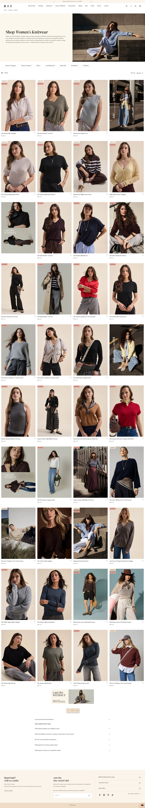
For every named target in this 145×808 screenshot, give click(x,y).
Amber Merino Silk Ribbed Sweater (47, 439)
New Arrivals (31, 6)
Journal (106, 6)
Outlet (92, 6)
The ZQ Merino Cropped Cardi (82, 378)
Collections (49, 6)
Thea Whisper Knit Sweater (81, 683)
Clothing (40, 6)
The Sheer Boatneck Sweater (118, 255)
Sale (86, 6)
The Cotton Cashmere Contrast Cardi (48, 378)
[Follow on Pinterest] (108, 795)
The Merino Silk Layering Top (45, 622)
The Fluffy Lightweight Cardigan (10, 622)
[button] (137, 73)
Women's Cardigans (11, 66)
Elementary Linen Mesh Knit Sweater (84, 622)
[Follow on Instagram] (104, 795)
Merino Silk (63, 66)
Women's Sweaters (26, 66)
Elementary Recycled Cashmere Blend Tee (85, 439)
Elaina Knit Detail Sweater (80, 561)
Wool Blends (74, 66)
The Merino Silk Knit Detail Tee (10, 194)
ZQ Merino (86, 66)
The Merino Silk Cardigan (8, 133)
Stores (99, 6)
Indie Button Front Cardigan (118, 194)
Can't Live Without (60, 6)
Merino (38, 66)
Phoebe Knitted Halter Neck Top (10, 439)
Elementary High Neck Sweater (82, 194)
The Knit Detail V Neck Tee (45, 133)
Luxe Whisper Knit (50, 66)
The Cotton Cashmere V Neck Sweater (84, 316)
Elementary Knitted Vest (80, 133)
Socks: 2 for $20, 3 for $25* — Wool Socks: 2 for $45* (73, 1)
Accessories (71, 6)
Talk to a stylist (8, 790)
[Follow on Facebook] (100, 795)
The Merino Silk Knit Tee (80, 255)
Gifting (80, 6)
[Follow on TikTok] (112, 795)
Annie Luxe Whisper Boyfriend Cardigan (121, 561)
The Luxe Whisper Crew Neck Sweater (121, 500)
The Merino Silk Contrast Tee (118, 316)
